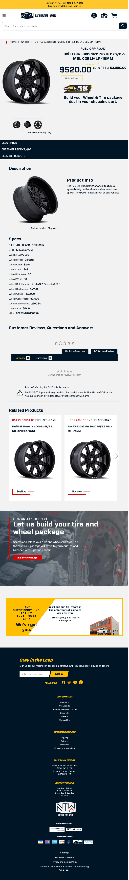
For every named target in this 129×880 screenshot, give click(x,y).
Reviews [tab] (20, 358)
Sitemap (64, 852)
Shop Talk (64, 713)
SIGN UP (59, 674)
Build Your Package (27, 558)
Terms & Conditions (64, 857)
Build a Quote (71, 78)
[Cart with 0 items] (114, 15)
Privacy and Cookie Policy (64, 862)
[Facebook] (64, 683)
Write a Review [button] (106, 351)
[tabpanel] (35, 458)
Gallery (64, 716)
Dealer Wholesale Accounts (64, 709)
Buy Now (21, 491)
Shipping (64, 737)
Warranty (64, 745)
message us (64, 621)
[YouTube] (75, 683)
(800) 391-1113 (64, 774)
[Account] (94, 15)
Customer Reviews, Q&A (16, 149)
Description (9, 143)
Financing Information (64, 748)
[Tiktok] (81, 683)
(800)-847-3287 (69, 618)
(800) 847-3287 (64, 768)
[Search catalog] (123, 26)
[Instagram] (69, 683)
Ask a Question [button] (77, 351)
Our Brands (64, 706)
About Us (64, 702)
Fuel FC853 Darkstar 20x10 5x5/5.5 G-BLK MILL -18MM (90, 429)
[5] (9, 456)
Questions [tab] (41, 358)
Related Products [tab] (13, 156)
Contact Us (64, 720)
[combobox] (64, 26)
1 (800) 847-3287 (75, 3)
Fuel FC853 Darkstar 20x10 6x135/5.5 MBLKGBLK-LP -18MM (32, 429)
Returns (64, 741)
